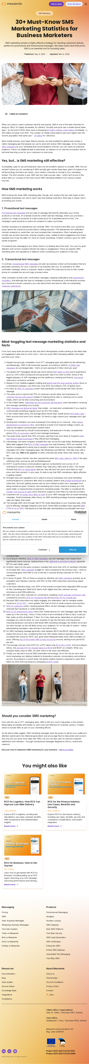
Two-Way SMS (52, 958)
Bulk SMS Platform (54, 929)
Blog (4, 978)
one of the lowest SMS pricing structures (37, 639)
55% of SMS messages (38, 444)
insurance (78, 377)
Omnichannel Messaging (57, 912)
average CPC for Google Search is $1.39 (34, 648)
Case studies (7, 982)
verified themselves (73, 480)
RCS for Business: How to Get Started (20, 864)
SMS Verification (53, 941)
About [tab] (73, 519)
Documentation (8, 974)
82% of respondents (27, 469)
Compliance (7, 999)
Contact (49, 990)
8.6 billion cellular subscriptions (61, 130)
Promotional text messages (13, 213)
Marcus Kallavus (54, 811)
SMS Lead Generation (56, 937)
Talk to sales (56, 4)
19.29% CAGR (52, 662)
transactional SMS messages (25, 264)
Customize (42, 550)
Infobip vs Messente (11, 946)
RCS (7, 797)
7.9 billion (38, 135)
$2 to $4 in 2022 (63, 645)
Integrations (7, 995)
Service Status (8, 986)
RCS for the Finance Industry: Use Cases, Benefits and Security (64, 804)
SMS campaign (28, 570)
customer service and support (19, 397)
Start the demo (74, 4)
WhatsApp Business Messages (15, 925)
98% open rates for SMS (66, 458)
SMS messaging (9, 147)
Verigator (50, 916)
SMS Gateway (52, 925)
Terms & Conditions (54, 982)
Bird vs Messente (9, 937)
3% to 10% (21, 603)
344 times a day (77, 414)
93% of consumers (21, 433)
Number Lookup (53, 921)
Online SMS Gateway (55, 950)
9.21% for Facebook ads (36, 598)
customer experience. (11, 286)
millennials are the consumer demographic (43, 402)
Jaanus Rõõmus (10, 811)
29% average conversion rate (72, 595)
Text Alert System (9, 929)
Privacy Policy (52, 986)
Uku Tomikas (9, 869)
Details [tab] (44, 519)
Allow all (72, 550)
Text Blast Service (54, 933)
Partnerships (51, 978)
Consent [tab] (15, 519)
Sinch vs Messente (10, 941)
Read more (9, 826)
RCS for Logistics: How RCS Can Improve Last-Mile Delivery (22, 803)
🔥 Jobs (50, 995)
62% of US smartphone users (19, 611)
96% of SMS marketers (37, 558)
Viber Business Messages (13, 921)
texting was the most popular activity (62, 383)
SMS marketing (65, 578)
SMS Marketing (44, 13)
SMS (4, 916)
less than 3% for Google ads (63, 598)
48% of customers (25, 388)
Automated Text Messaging (58, 954)
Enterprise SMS (53, 946)
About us (50, 974)
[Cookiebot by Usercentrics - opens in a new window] (76, 512)
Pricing (5, 912)
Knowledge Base (9, 990)
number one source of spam (19, 492)
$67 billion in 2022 (61, 372)
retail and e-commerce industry (63, 561)
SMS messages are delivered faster (21, 408)
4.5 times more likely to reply (32, 494)
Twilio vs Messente (10, 933)
